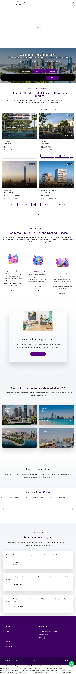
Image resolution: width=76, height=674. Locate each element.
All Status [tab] (25, 71)
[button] (3, 509)
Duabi (7, 631)
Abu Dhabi (9, 638)
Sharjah (8, 641)
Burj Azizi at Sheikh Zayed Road (13, 195)
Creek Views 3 (45, 195)
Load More (38, 214)
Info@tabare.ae (45, 638)
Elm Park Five (8, 147)
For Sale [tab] (51, 71)
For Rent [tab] (39, 71)
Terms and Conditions (49, 660)
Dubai (7, 635)
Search (52, 77)
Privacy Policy (38, 660)
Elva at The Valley (46, 147)
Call (48, 156)
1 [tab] (36, 486)
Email (63, 156)
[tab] (20, 109)
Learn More (13, 290)
